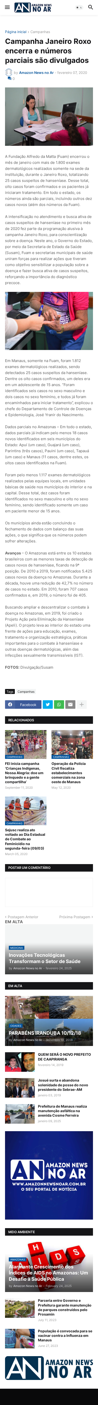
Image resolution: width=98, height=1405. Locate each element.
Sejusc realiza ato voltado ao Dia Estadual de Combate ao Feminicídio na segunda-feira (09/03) (25, 839)
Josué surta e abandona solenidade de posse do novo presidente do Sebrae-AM (63, 1084)
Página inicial (15, 32)
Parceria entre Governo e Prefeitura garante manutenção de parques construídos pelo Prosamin (64, 1307)
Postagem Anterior (23, 917)
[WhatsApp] (59, 704)
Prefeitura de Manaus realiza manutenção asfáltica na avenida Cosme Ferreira (62, 1110)
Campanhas (40, 32)
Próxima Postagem (74, 917)
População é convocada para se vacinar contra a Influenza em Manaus (65, 1335)
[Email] (70, 704)
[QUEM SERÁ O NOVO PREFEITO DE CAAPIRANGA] (20, 1062)
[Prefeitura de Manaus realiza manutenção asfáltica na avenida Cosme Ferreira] (20, 1114)
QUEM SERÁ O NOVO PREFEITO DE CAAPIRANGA (64, 1056)
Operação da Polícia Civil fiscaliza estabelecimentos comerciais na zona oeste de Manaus (69, 772)
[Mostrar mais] (82, 704)
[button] (7, 7)
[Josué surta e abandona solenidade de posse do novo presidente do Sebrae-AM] (20, 1088)
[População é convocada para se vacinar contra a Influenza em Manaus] (20, 1338)
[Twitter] (48, 704)
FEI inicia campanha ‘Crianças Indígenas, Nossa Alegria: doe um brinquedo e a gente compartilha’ (24, 772)
